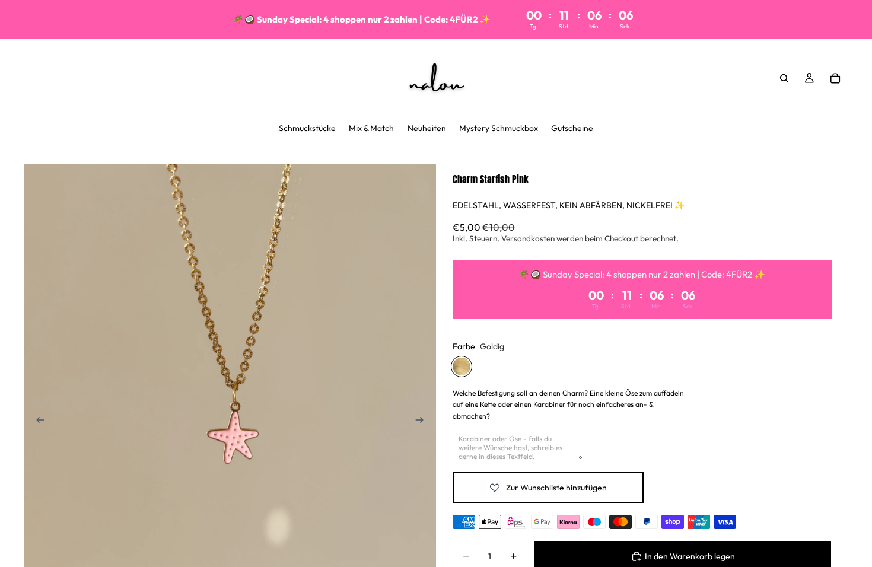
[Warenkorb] (835, 78)
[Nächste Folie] (423, 422)
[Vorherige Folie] (37, 422)
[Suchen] (784, 78)
